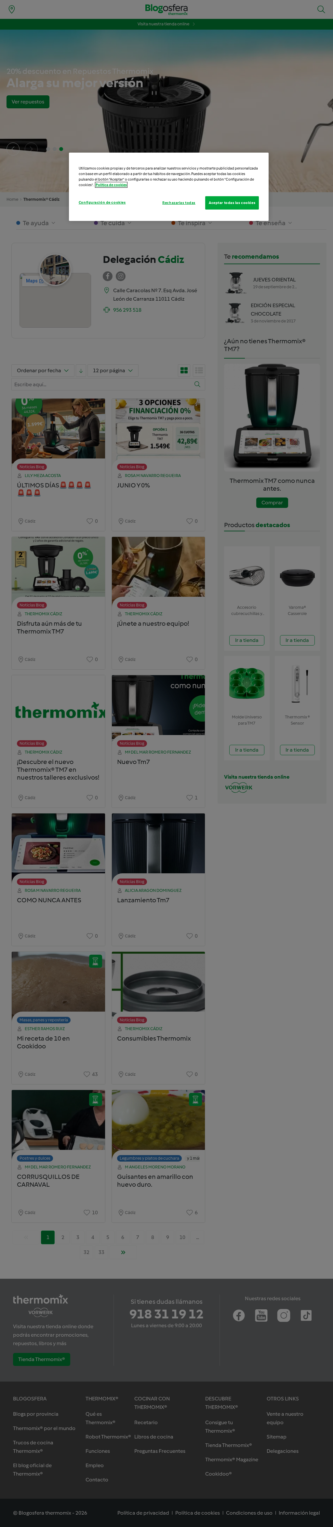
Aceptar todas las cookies (232, 202)
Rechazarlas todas (178, 202)
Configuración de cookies (102, 202)
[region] (169, 187)
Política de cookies (111, 185)
